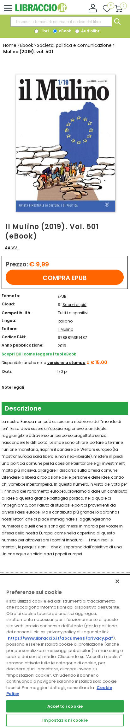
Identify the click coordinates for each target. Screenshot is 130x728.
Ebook (26, 45)
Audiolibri (90, 31)
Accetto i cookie (65, 706)
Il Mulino (65, 329)
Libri (44, 31)
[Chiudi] (117, 581)
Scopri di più (74, 304)
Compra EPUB (65, 277)
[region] (65, 651)
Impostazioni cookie (64, 720)
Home (9, 45)
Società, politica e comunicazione (74, 45)
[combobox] (61, 21)
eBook (64, 31)
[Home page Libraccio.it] (41, 11)
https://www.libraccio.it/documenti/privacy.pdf (60, 638)
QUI (19, 354)
